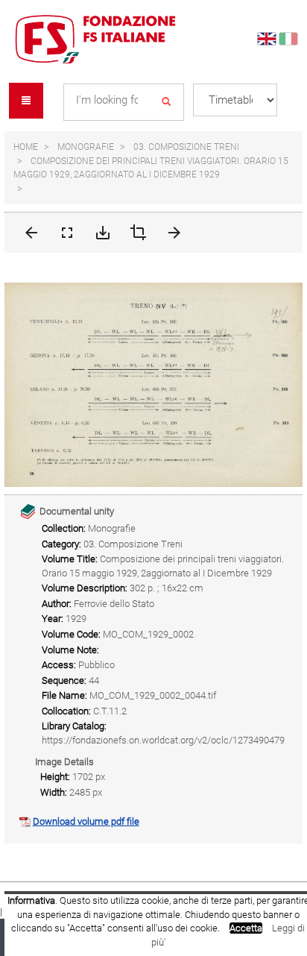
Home (25, 147)
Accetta (246, 928)
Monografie (85, 147)
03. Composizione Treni (186, 147)
